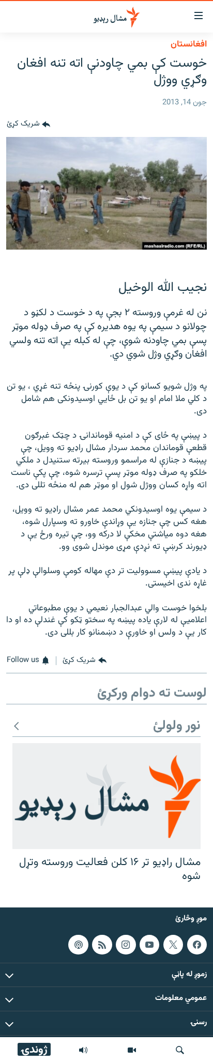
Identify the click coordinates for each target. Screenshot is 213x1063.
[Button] (28, 124)
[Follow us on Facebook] (197, 944)
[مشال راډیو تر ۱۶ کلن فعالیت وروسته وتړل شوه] (106, 796)
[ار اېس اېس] (102, 944)
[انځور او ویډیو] (131, 1050)
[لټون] (179, 1050)
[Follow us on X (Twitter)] (173, 944)
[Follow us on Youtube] (149, 944)
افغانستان (189, 44)
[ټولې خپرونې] (83, 1050)
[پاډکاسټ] (78, 944)
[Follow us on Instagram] (125, 944)
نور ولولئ (177, 726)
